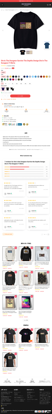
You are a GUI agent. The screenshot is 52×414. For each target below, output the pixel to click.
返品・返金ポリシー (31, 395)
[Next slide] (49, 30)
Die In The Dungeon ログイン (12, 10)
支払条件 (29, 394)
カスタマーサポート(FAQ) (32, 399)
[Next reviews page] (48, 234)
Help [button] (49, 412)
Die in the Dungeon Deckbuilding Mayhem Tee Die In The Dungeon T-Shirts (9, 346)
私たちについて (17, 392)
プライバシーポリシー (18, 395)
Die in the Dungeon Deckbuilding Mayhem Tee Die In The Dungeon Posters (25, 312)
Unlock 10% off (2, 408)
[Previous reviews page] (42, 234)
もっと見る (26, 320)
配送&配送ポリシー (31, 392)
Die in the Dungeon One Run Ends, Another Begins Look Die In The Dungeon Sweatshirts (9, 288)
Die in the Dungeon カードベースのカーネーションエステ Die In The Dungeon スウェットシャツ (26, 288)
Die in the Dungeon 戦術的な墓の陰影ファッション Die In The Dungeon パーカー (42, 264)
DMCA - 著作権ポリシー (19, 397)
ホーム (2, 10)
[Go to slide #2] (29, 52)
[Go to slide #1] (23, 52)
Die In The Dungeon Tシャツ (26, 10)
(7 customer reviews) (11, 65)
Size (2, 81)
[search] (47, 5)
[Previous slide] (3, 30)
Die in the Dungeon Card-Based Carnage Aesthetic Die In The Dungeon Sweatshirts (9, 264)
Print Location (4, 85)
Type (2, 70)
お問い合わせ (29, 397)
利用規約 (16, 394)
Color (2, 74)
